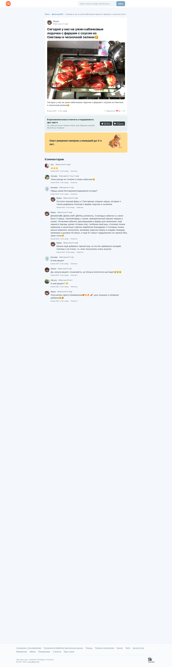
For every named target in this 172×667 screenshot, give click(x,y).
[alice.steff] (47, 270)
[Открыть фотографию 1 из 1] (86, 70)
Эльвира (54, 176)
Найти (120, 4)
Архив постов (138, 648)
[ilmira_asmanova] (47, 188)
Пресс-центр (69, 652)
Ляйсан (53, 269)
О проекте (57, 652)
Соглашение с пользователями (28, 648)
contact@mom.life (33, 662)
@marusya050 (57, 14)
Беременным (21, 652)
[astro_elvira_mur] (47, 177)
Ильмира (54, 187)
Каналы (120, 648)
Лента (47, 14)
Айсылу (54, 280)
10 (124, 111)
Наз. (52, 164)
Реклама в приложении (104, 648)
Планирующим (44, 652)
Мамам (33, 652)
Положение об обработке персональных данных (63, 648)
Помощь (89, 648)
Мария (56, 21)
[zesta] (47, 165)
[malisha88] (47, 281)
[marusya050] (53, 199)
